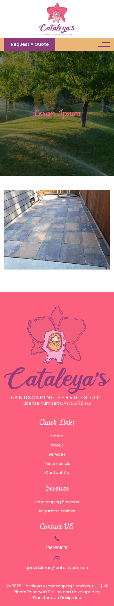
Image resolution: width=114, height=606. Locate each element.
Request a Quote (30, 44)
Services (57, 454)
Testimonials (57, 463)
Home (57, 436)
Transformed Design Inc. (57, 597)
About (57, 445)
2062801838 (57, 548)
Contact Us (57, 472)
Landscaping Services (57, 502)
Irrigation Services (57, 511)
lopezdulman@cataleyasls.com (57, 567)
